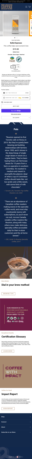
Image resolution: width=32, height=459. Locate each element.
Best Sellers (17, 40)
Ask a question (16, 117)
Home (13, 40)
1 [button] (14, 37)
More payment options (16, 114)
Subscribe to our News (8, 432)
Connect (3, 422)
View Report (8, 408)
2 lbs (18, 66)
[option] (16, 1)
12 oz (13, 66)
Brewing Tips (8, 293)
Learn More (7, 351)
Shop (3, 417)
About (3, 427)
